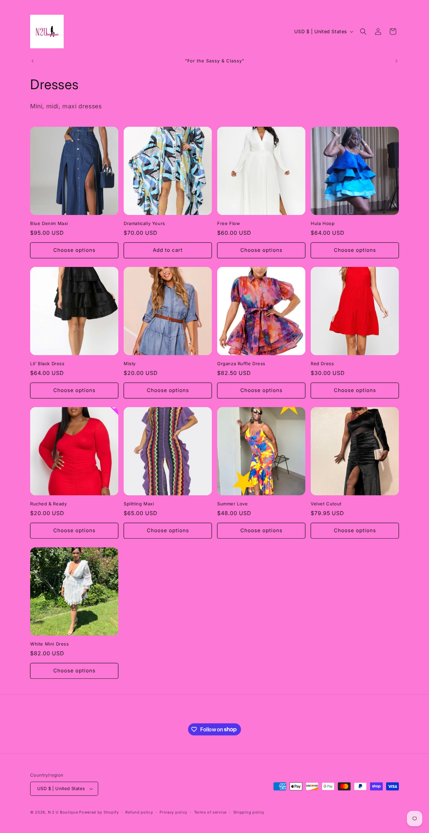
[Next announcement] (396, 61)
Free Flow (228, 223)
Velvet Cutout (326, 503)
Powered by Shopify (99, 812)
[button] (363, 31)
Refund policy (139, 812)
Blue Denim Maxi (49, 223)
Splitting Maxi (139, 503)
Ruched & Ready (48, 503)
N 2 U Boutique (63, 812)
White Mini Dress (49, 644)
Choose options (74, 250)
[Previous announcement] (32, 61)
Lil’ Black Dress (47, 363)
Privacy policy (173, 812)
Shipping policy (249, 812)
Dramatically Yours (144, 223)
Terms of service (210, 812)
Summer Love (232, 503)
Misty (130, 363)
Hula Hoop (322, 223)
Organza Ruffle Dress (241, 363)
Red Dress (322, 363)
